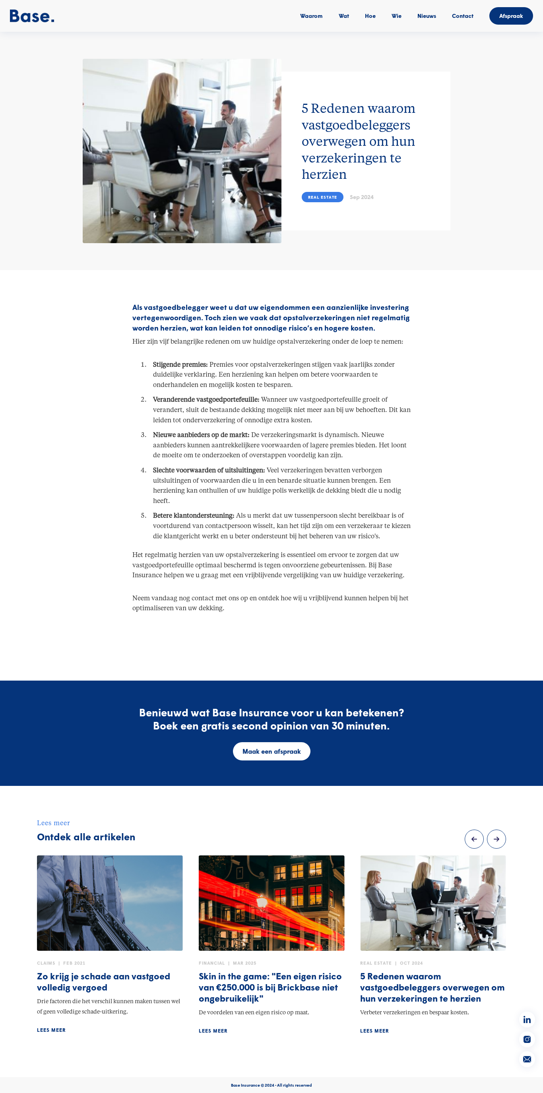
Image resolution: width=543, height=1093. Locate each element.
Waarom (311, 15)
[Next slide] (496, 839)
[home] (32, 16)
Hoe (370, 15)
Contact (462, 15)
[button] (344, 16)
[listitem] (110, 944)
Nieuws (426, 15)
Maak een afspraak (271, 751)
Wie (396, 15)
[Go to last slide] (474, 839)
